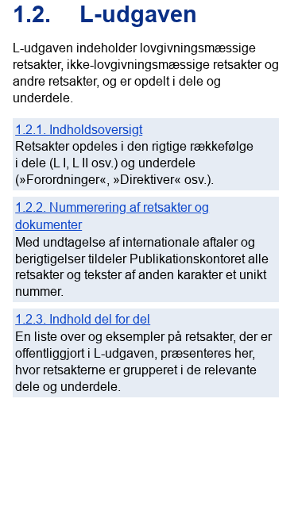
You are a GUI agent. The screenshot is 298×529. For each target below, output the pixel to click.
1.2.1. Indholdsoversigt (78, 129)
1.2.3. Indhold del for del (82, 319)
